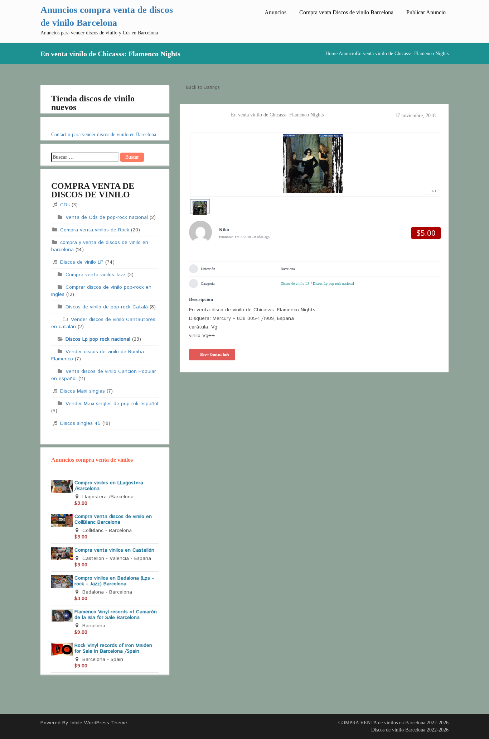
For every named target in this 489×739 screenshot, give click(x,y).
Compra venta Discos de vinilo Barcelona (346, 12)
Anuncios (275, 12)
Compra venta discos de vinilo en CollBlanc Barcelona (113, 519)
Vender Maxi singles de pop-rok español (112, 403)
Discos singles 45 (80, 423)
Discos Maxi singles (82, 391)
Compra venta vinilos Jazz (96, 274)
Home (331, 53)
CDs (65, 204)
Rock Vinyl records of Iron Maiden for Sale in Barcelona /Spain (113, 648)
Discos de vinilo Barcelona (398, 730)
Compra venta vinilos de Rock (94, 230)
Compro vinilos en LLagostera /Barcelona (108, 485)
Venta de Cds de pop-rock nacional (107, 217)
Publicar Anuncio (426, 12)
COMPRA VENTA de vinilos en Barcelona (381, 722)
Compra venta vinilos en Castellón (114, 550)
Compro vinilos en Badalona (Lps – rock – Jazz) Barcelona (114, 581)
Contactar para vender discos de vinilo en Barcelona (103, 134)
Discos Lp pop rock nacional (98, 339)
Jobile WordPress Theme (98, 722)
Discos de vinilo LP (81, 262)
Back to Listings (203, 87)
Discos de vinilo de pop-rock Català (107, 307)
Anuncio (347, 53)
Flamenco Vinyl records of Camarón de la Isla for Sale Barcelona (115, 614)
